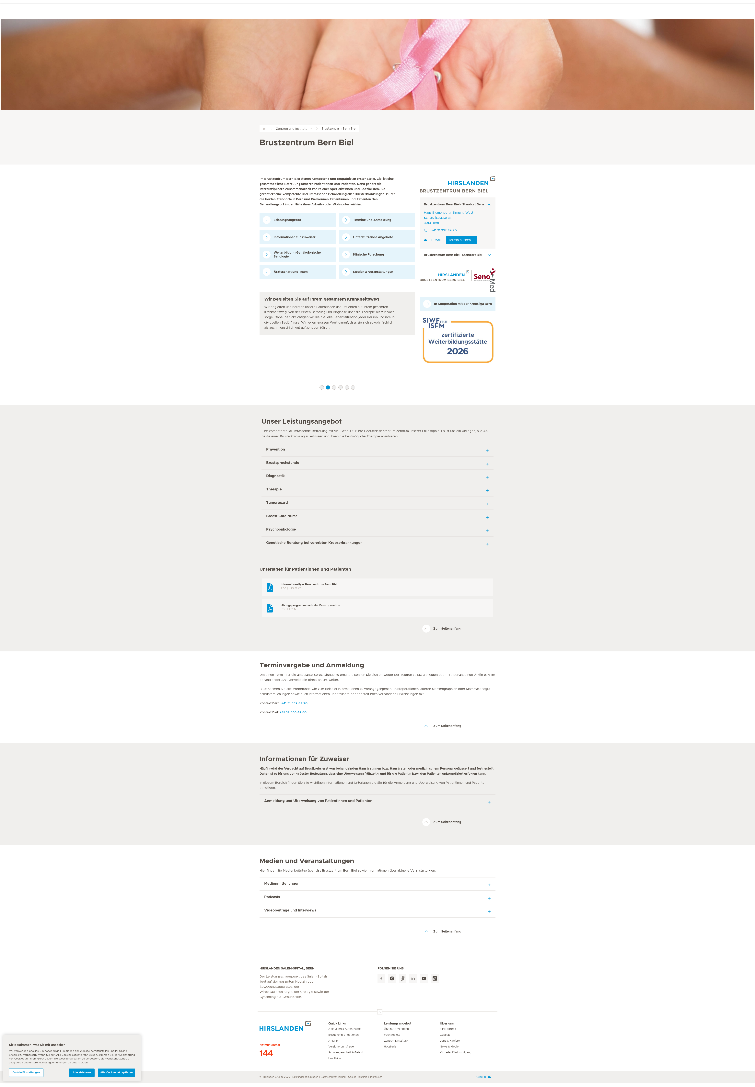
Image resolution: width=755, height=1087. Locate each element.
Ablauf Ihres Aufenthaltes (344, 1029)
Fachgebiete (392, 1035)
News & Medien (450, 1046)
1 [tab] (322, 387)
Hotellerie (390, 1046)
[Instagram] (392, 978)
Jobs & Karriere (450, 1040)
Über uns (447, 1023)
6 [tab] (353, 387)
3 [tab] (334, 387)
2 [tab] (328, 387)
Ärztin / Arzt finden (396, 1029)
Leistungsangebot (397, 1023)
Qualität (445, 1035)
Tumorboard (277, 503)
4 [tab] (341, 387)
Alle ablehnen (82, 1072)
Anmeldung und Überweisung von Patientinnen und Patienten (318, 801)
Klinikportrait (448, 1029)
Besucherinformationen (343, 1035)
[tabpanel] (337, 313)
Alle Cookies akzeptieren (116, 1072)
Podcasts (272, 897)
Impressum (376, 1077)
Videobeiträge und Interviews (290, 910)
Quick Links (337, 1023)
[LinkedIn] (413, 978)
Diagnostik (275, 476)
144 (266, 1053)
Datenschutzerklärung (333, 1077)
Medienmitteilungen (281, 884)
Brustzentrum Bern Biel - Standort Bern (454, 204)
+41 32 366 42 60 (293, 712)
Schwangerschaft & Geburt (345, 1052)
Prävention (275, 449)
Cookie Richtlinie (357, 1077)
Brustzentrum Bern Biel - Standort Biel (453, 255)
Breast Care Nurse (282, 516)
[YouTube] (424, 978)
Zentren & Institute (396, 1040)
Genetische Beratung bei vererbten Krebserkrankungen (314, 543)
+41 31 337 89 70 (444, 230)
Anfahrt (333, 1040)
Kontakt (481, 1077)
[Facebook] (381, 978)
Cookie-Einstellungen (26, 1072)
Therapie (274, 489)
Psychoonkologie (281, 529)
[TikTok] (402, 978)
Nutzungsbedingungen (305, 1077)
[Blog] (435, 978)
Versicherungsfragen (341, 1046)
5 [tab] (347, 387)
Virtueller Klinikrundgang (455, 1052)
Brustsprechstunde (282, 463)
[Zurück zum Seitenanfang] (380, 1012)
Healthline (334, 1058)
